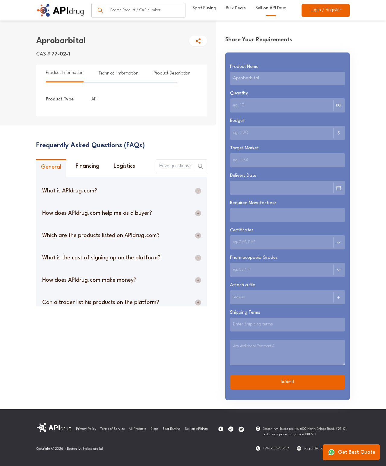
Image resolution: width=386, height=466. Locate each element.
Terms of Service (112, 429)
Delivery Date (243, 175)
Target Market (244, 148)
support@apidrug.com (320, 448)
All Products (137, 429)
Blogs (154, 429)
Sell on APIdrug (196, 429)
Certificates (242, 230)
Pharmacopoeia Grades (254, 257)
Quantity (239, 93)
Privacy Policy (86, 429)
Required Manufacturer (253, 203)
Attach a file (242, 285)
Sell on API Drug (270, 8)
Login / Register (326, 10)
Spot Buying (204, 8)
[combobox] (233, 242)
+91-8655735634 (276, 448)
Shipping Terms (245, 312)
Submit (287, 382)
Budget (237, 121)
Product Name (244, 67)
